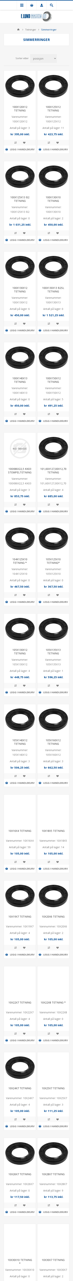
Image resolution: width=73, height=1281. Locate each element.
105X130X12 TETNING (19, 651)
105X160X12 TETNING (53, 741)
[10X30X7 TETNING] (53, 1240)
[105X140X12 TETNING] (20, 720)
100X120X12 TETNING (19, 108)
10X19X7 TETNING (19, 916)
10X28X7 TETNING (53, 1174)
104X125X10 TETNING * (19, 561)
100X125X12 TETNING (53, 108)
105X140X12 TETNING (19, 741)
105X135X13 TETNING (53, 651)
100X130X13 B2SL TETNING (53, 289)
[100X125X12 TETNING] (53, 86)
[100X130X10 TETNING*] (53, 177)
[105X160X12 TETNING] (53, 720)
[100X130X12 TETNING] (20, 267)
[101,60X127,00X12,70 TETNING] (53, 448)
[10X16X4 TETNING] (20, 810)
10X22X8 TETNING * (53, 1002)
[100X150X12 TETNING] (53, 358)
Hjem (18, 30)
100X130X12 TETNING (19, 289)
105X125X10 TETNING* (53, 561)
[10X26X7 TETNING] (20, 1154)
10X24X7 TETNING (19, 1088)
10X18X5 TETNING (53, 831)
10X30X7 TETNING (53, 1260)
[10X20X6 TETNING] (53, 896)
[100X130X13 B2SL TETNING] (53, 267)
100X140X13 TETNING (19, 380)
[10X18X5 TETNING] (53, 810)
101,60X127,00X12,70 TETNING (53, 470)
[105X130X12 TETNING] (20, 629)
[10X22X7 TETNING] (20, 982)
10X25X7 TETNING (53, 1088)
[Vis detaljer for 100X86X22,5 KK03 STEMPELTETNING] (20, 448)
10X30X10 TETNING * (20, 1261)
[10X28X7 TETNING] (53, 1154)
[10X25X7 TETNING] (53, 1068)
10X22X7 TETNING (19, 1002)
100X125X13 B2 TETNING (19, 199)
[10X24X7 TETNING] (20, 1068)
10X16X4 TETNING (19, 831)
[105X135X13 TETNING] (53, 629)
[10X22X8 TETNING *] (53, 982)
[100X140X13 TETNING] (20, 358)
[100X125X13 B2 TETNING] (20, 177)
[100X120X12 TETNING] (20, 86)
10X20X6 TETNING (53, 916)
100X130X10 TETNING (53, 199)
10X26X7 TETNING (19, 1174)
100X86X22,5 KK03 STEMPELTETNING (19, 470)
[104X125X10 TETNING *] (20, 539)
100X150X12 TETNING (53, 380)
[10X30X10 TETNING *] (20, 1240)
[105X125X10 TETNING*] (53, 539)
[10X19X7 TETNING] (20, 896)
